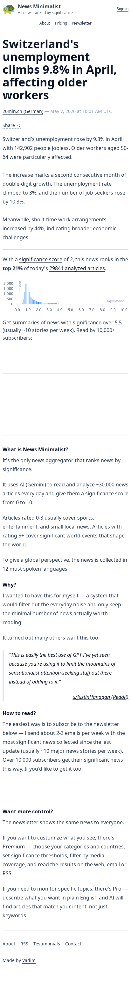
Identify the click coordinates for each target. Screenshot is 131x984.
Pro (117, 888)
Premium (14, 846)
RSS (24, 944)
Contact (73, 944)
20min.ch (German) (23, 111)
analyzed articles (77, 268)
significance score (40, 259)
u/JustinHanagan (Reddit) (100, 696)
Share (9, 125)
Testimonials (46, 944)
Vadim (29, 960)
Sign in (122, 8)
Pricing (61, 23)
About (44, 23)
